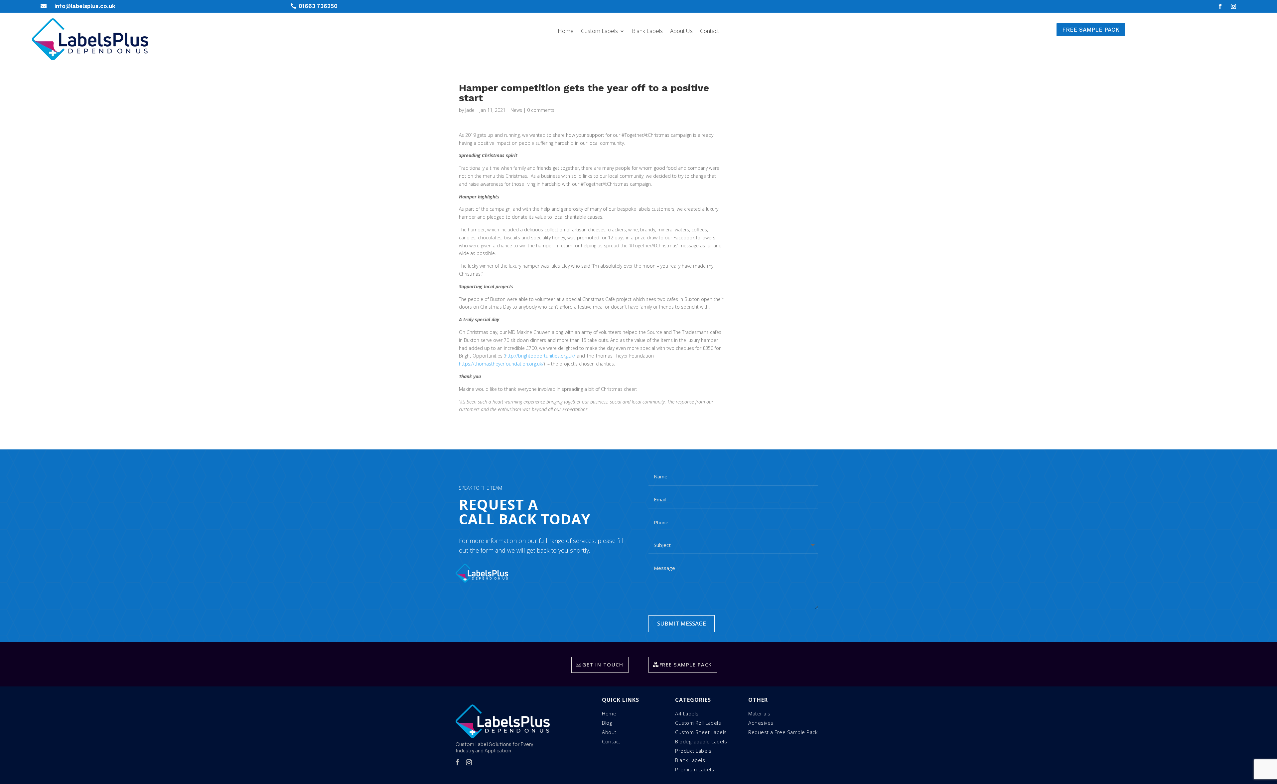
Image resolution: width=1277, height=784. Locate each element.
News (516, 110)
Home (566, 32)
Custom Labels (599, 32)
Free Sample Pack (1090, 29)
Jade (470, 110)
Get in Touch (602, 664)
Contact (709, 32)
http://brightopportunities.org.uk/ (540, 356)
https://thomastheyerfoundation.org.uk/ (501, 364)
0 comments (540, 110)
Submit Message (681, 623)
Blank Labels (647, 32)
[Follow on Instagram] (1233, 6)
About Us (681, 32)
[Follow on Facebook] (1220, 6)
